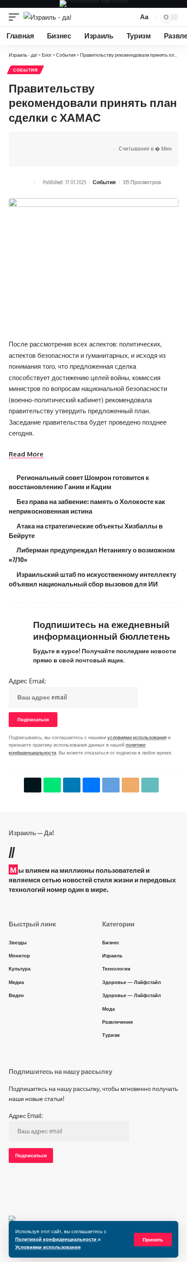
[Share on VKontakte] (55, 141)
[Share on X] (28, 141)
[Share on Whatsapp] (42, 141)
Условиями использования (47, 1247)
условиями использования (137, 737)
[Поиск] (130, 17)
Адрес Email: (27, 681)
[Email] (82, 141)
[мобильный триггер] (16, 17)
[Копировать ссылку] (96, 141)
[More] (28, 157)
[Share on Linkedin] (71, 785)
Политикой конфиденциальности (56, 1239)
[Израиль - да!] (47, 17)
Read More (26, 454)
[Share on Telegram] (69, 141)
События (25, 69)
